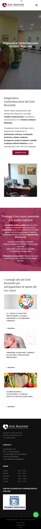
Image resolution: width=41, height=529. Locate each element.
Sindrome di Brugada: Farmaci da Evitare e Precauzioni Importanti (20, 355)
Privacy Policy (20, 522)
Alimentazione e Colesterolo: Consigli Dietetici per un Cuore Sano (19, 394)
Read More (11, 328)
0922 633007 (10, 454)
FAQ (20, 527)
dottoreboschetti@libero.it (16, 459)
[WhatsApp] (36, 514)
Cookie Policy (20, 525)
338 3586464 (22, 454)
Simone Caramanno (29, 519)
